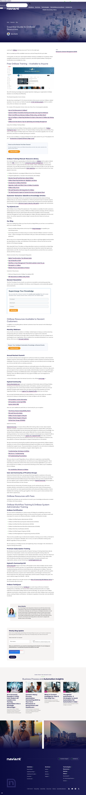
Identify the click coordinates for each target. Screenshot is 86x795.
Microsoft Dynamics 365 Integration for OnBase (21, 190)
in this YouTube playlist (37, 102)
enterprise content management (34, 163)
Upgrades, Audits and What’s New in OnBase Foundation (23, 185)
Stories (65, 771)
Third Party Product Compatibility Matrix (19, 410)
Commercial (29, 778)
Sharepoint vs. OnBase (14, 265)
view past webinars (23, 339)
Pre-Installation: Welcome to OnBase (18, 469)
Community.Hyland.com (13, 384)
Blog (58, 1)
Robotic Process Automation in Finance (19, 267)
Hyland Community (40, 480)
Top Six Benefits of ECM (14, 260)
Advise (46, 769)
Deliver (46, 771)
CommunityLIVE (11, 565)
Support (46, 776)
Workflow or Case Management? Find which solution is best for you (26, 263)
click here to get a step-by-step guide (28, 203)
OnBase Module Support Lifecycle (17, 418)
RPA (13, 163)
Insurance (29, 776)
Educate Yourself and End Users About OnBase (21, 178)
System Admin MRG (13, 404)
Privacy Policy (36, 788)
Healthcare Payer (31, 771)
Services (47, 767)
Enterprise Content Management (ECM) (66, 51)
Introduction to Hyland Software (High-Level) (22, 138)
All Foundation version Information (17, 399)
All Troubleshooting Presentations (17, 456)
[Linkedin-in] (69, 788)
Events (61, 1)
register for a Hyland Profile (29, 391)
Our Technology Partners (68, 778)
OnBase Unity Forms (13, 187)
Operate (47, 774)
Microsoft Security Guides (15, 413)
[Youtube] (72, 788)
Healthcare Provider (31, 774)
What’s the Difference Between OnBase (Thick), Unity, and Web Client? (27, 115)
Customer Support (75, 1)
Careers (65, 780)
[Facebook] (75, 788)
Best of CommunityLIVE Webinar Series (41, 579)
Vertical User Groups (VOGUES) (16, 420)
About (65, 773)
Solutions (29, 767)
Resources (12, 22)
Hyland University (11, 426)
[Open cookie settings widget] (2, 793)
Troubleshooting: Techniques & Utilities (18, 451)
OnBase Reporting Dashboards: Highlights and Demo (22, 180)
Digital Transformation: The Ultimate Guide (20, 258)
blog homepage (36, 228)
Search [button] (67, 1)
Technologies (67, 767)
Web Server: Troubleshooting (16, 453)
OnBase (15, 50)
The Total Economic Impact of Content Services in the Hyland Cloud (26, 192)
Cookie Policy (42, 788)
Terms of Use (48, 788)
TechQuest (26, 587)
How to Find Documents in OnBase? (17, 110)
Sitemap (54, 788)
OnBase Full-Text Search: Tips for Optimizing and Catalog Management (27, 121)
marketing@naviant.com (35, 560)
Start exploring (30, 168)
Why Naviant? (66, 776)
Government (29, 769)
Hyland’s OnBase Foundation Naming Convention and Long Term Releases (28, 112)
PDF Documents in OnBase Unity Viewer (19, 276)
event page (41, 378)
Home (8, 22)
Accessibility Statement (61, 788)
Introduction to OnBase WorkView (17, 182)
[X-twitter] (78, 788)
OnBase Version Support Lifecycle (17, 415)
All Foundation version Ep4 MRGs (17, 402)
